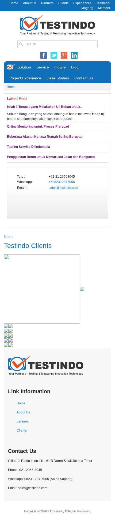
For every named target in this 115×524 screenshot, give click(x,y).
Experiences (82, 3)
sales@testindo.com (63, 188)
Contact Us (83, 78)
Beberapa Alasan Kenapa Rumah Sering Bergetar (45, 137)
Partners (47, 3)
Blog (75, 67)
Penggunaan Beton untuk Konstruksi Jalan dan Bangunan (51, 157)
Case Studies (58, 78)
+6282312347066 (62, 182)
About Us (29, 3)
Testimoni (103, 3)
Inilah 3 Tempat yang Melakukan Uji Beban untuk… (45, 107)
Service (42, 67)
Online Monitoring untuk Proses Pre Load (38, 126)
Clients (63, 3)
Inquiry (60, 67)
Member (104, 8)
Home (13, 3)
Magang (87, 8)
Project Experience (25, 78)
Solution (24, 67)
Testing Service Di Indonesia (28, 147)
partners (23, 421)
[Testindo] (57, 24)
